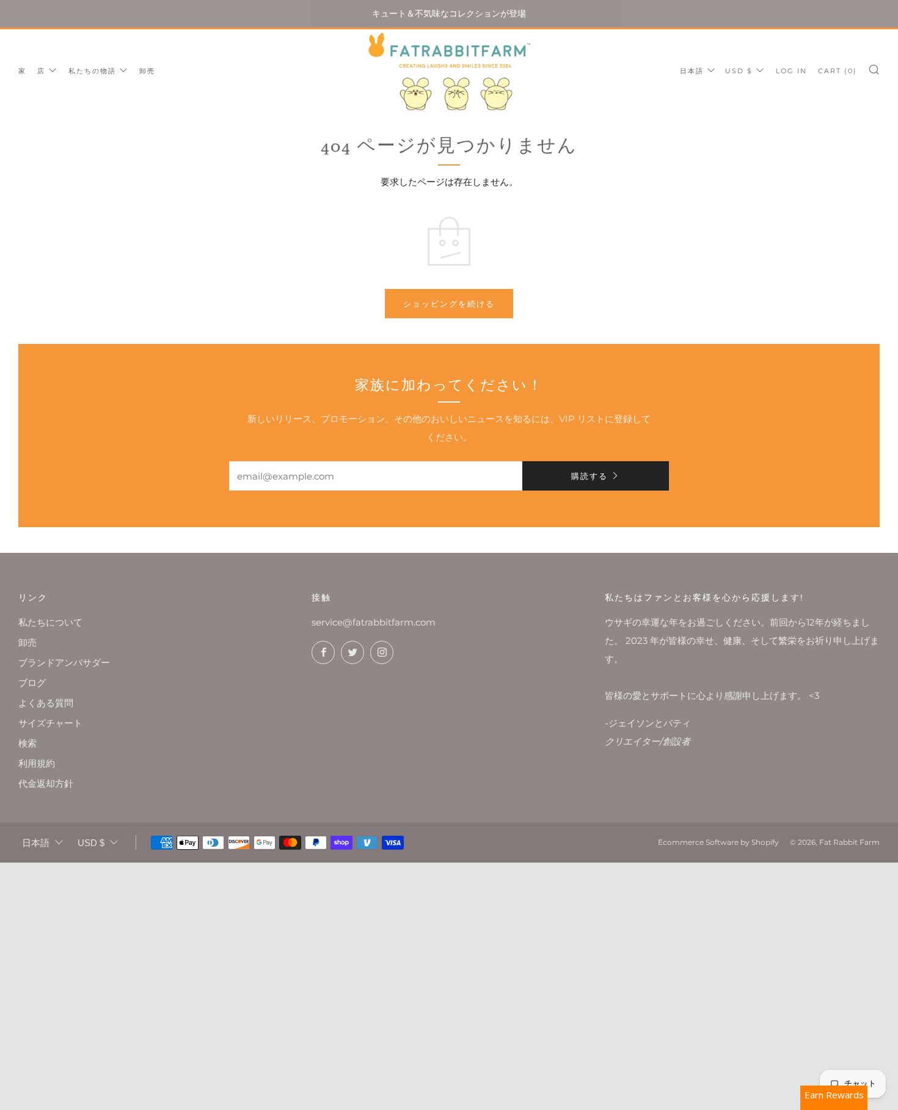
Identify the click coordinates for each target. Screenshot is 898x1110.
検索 (27, 743)
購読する (589, 476)
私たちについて (50, 622)
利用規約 (36, 763)
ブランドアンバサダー (64, 662)
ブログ (32, 682)
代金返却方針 (45, 783)
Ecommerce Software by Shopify (718, 842)
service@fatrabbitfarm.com (374, 622)
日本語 (692, 71)
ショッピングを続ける (449, 304)
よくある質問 (45, 703)
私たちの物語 (92, 71)
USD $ (739, 71)
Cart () (837, 71)
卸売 (147, 71)
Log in (791, 71)
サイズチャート (50, 723)
